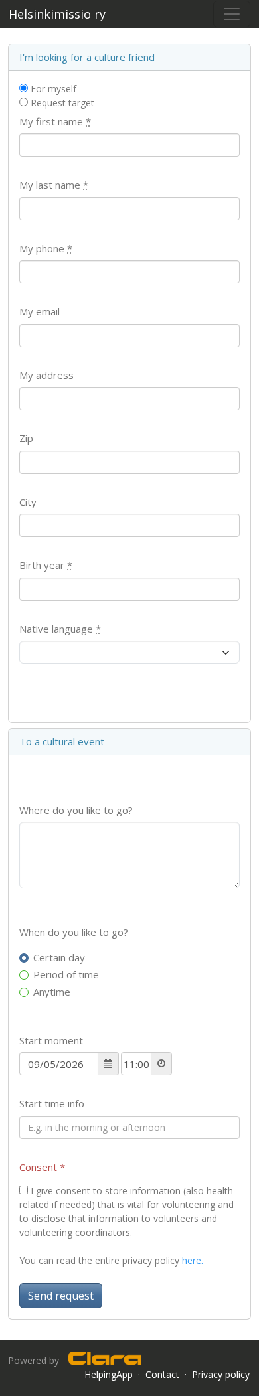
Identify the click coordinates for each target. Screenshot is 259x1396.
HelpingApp (108, 1374)
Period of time (66, 974)
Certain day (59, 957)
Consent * (42, 1167)
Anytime (51, 991)
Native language (60, 628)
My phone (45, 248)
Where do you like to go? (76, 809)
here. (192, 1260)
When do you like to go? (73, 932)
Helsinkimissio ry (57, 14)
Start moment (51, 1040)
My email (39, 311)
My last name (53, 184)
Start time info (51, 1103)
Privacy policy (221, 1374)
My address (46, 375)
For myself (52, 88)
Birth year (45, 565)
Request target (61, 102)
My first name (55, 121)
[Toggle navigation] (231, 14)
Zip (26, 438)
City (28, 501)
